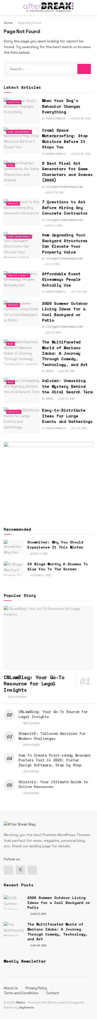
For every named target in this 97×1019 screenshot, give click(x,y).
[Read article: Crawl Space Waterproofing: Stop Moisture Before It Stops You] (22, 140)
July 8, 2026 (52, 264)
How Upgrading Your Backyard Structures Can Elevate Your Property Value (65, 243)
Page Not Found (29, 23)
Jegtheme (26, 1007)
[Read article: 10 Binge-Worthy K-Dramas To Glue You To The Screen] (14, 569)
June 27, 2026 (52, 332)
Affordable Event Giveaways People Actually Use (61, 279)
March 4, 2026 (38, 553)
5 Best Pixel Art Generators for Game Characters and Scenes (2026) (67, 171)
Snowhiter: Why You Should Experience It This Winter (55, 544)
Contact (52, 993)
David (49, 371)
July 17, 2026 (78, 428)
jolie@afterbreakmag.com (64, 187)
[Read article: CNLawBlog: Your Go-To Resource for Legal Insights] (48, 638)
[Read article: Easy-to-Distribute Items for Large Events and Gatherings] (22, 420)
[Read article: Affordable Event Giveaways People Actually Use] (22, 284)
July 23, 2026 (78, 291)
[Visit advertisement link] (48, 479)
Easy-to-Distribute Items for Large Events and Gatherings (67, 415)
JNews (20, 1002)
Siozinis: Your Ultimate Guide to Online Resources (53, 784)
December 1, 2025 (40, 575)
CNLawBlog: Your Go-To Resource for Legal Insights (34, 683)
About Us (11, 988)
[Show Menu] (6, 7)
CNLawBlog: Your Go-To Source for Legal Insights (53, 714)
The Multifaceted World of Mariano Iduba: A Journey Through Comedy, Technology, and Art (65, 353)
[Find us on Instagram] (32, 870)
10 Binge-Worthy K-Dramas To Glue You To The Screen (57, 566)
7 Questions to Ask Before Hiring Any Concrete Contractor (65, 207)
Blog (10, 165)
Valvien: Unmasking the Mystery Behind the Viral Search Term (67, 386)
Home (8, 23)
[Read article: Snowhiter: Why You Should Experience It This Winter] (14, 547)
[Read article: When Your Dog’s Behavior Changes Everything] (22, 111)
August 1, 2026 (53, 225)
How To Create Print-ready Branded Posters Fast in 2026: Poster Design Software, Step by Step (54, 760)
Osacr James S (56, 118)
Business (13, 203)
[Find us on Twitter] (20, 870)
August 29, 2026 (80, 118)
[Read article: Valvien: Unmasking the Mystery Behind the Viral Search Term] (22, 391)
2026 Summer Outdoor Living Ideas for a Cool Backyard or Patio (65, 311)
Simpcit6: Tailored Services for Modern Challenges (52, 736)
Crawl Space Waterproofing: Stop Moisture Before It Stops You (65, 138)
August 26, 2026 (54, 192)
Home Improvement (19, 132)
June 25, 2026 (66, 371)
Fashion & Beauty (18, 275)
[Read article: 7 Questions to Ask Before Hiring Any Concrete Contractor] (22, 212)
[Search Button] (91, 7)
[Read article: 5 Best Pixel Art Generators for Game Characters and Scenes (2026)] (22, 173)
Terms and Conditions (21, 993)
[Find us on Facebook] (8, 870)
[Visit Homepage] (48, 8)
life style (14, 102)
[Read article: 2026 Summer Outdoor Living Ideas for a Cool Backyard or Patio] (22, 313)
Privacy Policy (36, 988)
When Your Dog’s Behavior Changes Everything (61, 106)
